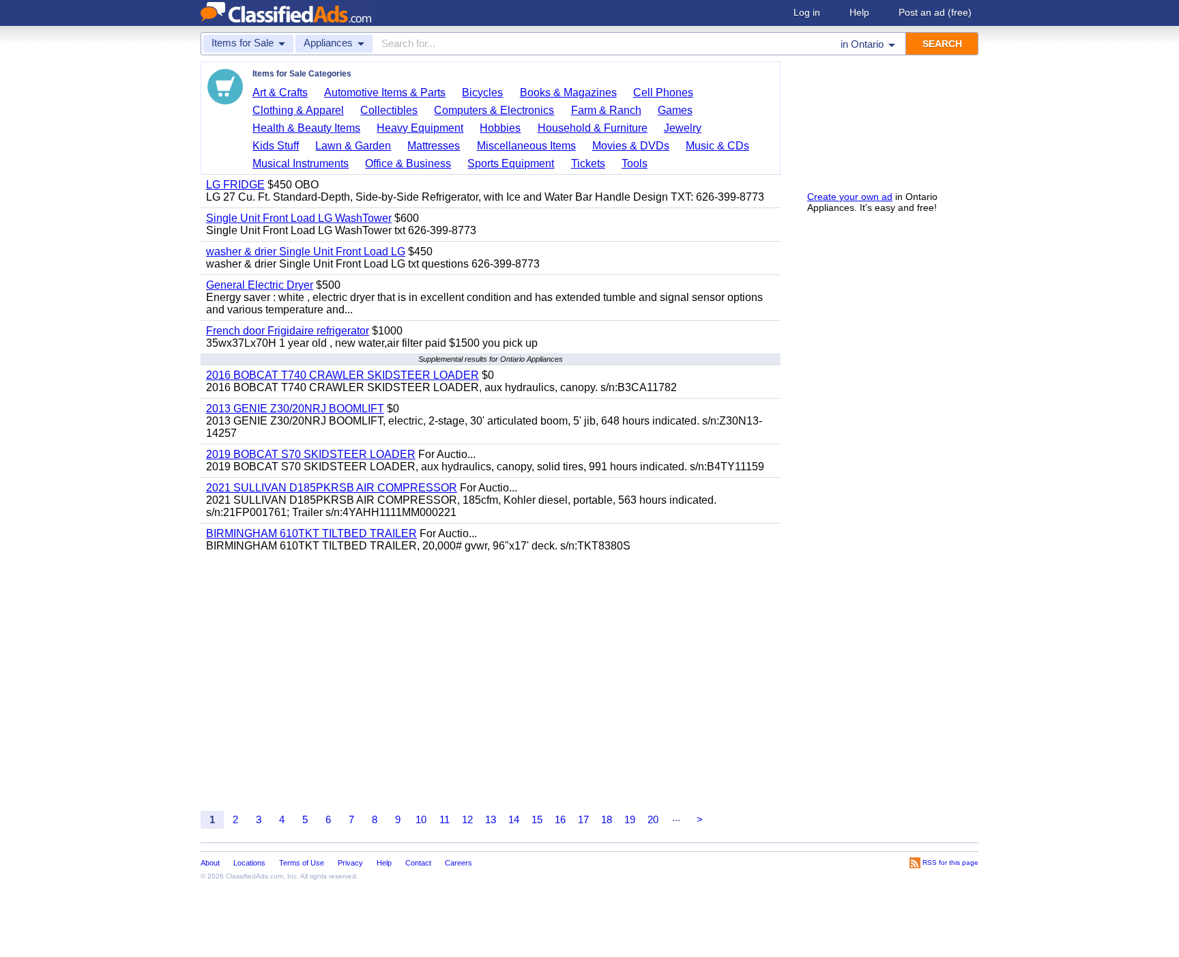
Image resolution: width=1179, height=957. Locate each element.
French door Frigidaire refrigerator (287, 331)
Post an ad (935, 12)
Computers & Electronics (494, 110)
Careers (458, 863)
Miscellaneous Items (526, 146)
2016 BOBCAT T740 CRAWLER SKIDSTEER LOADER (342, 375)
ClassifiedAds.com (254, 876)
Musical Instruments (300, 163)
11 (444, 819)
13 (490, 819)
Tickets (588, 163)
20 (652, 819)
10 (421, 819)
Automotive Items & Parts (385, 92)
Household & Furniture (592, 128)
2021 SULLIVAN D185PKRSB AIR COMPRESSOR (331, 488)
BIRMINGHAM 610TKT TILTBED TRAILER (311, 533)
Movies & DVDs (630, 146)
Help (859, 12)
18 (606, 819)
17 (583, 819)
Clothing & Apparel (298, 110)
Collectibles (389, 110)
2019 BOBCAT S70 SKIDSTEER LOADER (311, 454)
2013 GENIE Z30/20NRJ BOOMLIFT (295, 408)
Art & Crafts (280, 92)
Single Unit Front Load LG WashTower (299, 218)
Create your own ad (849, 196)
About (210, 863)
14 (513, 819)
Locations (249, 863)
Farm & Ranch (606, 110)
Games (675, 110)
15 (537, 819)
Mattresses (433, 146)
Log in (807, 12)
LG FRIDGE (235, 184)
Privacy (350, 863)
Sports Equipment (510, 163)
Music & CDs (717, 146)
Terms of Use (301, 863)
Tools (634, 163)
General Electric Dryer (259, 285)
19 (629, 819)
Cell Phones (663, 92)
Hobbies (500, 128)
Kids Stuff (275, 146)
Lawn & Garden (353, 146)
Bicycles (482, 92)
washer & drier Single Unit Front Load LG (305, 251)
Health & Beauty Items (306, 128)
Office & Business (408, 163)
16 (560, 819)
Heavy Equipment (420, 128)
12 (467, 819)
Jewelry (682, 128)
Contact (418, 863)
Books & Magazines (568, 92)
